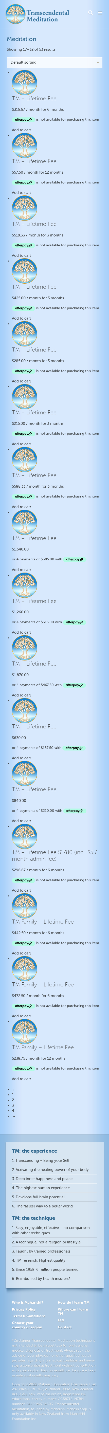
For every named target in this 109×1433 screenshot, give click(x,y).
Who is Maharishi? (27, 1302)
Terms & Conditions (28, 1316)
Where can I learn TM (73, 1311)
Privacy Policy (23, 1309)
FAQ (61, 1320)
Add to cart (21, 130)
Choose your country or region (27, 1325)
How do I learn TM (73, 1302)
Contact (65, 1327)
